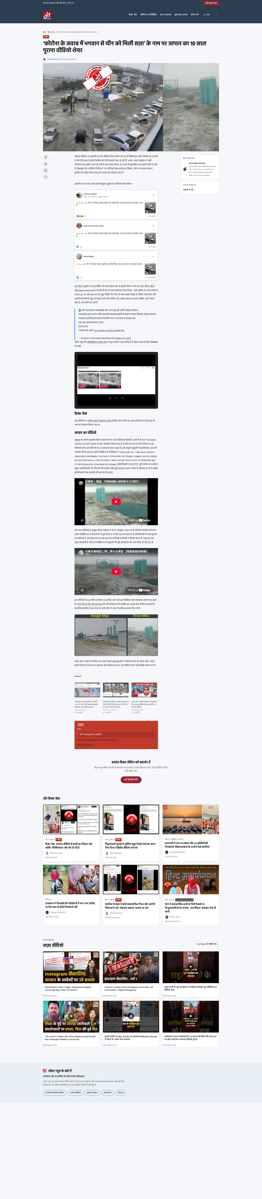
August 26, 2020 (123, 338)
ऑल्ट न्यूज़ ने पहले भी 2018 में (100, 421)
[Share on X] (45, 164)
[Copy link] (45, 177)
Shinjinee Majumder (177, 852)
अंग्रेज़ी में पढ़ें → (189, 190)
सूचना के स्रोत (92, 1092)
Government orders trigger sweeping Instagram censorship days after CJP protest (68, 989)
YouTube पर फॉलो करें (208, 944)
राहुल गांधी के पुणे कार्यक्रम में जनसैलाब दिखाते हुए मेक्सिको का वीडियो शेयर (190, 989)
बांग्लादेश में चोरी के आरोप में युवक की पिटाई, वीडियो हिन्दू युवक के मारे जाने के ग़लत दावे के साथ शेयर (116, 704)
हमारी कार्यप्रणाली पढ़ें (85, 745)
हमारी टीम (107, 1092)
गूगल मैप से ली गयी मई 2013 (89, 604)
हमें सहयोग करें (211, 3)
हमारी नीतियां (75, 1092)
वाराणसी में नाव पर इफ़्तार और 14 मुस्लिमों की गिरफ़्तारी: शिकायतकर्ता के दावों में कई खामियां (187, 845)
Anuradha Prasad (54, 59)
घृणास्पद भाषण (181, 14)
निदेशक (121, 1092)
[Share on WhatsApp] (45, 170)
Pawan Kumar (175, 917)
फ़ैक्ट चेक (133, 14)
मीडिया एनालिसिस (148, 14)
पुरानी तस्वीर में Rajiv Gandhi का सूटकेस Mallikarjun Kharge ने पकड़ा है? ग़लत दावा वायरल (131, 1038)
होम (44, 32)
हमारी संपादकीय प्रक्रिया (54, 1092)
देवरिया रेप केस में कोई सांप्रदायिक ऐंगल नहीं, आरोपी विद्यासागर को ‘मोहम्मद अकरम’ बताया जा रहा (130, 906)
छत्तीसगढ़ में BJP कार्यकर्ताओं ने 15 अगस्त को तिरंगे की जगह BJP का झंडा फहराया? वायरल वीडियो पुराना (190, 1038)
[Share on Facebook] (45, 157)
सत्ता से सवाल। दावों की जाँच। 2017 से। (59, 3)
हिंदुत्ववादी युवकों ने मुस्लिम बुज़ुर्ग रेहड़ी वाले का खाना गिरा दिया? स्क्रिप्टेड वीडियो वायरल (130, 846)
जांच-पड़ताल (165, 14)
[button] (110, 398)
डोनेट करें (195, 14)
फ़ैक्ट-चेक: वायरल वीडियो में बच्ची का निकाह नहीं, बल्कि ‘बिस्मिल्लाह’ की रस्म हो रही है (68, 846)
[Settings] (216, 14)
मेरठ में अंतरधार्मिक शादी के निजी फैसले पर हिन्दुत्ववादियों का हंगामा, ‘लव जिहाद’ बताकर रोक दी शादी (190, 908)
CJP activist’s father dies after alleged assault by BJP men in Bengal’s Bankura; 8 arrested (70, 1038)
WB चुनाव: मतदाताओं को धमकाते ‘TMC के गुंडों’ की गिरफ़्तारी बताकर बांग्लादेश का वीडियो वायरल (86, 704)
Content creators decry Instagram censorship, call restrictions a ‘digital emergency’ (129, 989)
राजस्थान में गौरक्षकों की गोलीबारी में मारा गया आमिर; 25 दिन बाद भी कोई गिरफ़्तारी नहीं (70, 905)
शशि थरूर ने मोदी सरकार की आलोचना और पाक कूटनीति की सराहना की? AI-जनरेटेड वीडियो (144, 704)
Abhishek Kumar (56, 853)
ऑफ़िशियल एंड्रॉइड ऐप (97, 342)
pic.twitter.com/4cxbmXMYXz (109, 331)
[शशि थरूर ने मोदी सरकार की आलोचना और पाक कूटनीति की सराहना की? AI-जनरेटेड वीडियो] (144, 690)
